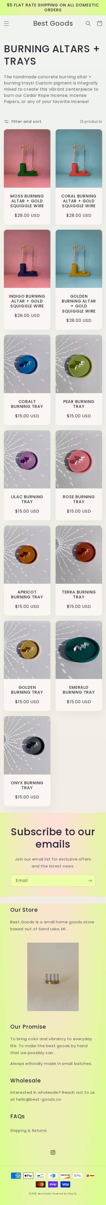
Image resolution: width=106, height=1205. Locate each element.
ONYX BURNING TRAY (27, 785)
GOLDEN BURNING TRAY (27, 690)
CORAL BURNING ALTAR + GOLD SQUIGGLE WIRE (78, 201)
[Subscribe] (89, 881)
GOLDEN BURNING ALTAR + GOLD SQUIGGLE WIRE (79, 304)
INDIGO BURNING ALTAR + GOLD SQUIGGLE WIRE (27, 301)
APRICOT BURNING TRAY (27, 594)
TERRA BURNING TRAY (79, 594)
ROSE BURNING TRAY (79, 499)
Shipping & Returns (28, 1130)
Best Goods (44, 1193)
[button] (6, 23)
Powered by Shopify (64, 1193)
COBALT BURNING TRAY (27, 404)
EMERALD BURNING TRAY (79, 690)
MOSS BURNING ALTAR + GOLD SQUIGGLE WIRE (27, 201)
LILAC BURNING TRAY (27, 499)
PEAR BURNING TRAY (78, 404)
